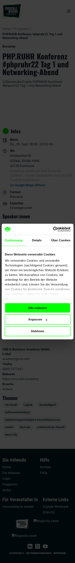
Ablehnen (37, 331)
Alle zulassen (37, 308)
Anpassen (35, 319)
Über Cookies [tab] (60, 240)
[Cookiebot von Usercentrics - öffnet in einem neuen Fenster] (53, 229)
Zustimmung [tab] (13, 240)
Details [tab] (37, 240)
